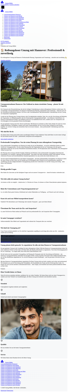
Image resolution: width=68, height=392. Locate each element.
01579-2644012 (5, 4)
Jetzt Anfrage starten (6, 242)
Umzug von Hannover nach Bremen (13, 31)
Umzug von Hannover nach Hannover (14, 32)
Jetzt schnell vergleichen (7, 139)
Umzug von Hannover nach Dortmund (14, 28)
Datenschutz (7, 38)
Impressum (7, 37)
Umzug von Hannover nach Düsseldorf (14, 25)
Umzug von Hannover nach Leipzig (13, 26)
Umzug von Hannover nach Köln (13, 20)
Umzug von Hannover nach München (14, 19)
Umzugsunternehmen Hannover (12, 14)
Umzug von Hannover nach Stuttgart (13, 23)
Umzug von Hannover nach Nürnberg (14, 34)
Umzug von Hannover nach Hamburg (14, 17)
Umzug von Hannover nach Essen (13, 29)
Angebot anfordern (14, 4)
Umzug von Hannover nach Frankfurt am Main (16, 22)
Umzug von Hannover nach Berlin (13, 16)
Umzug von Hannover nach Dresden (13, 35)
